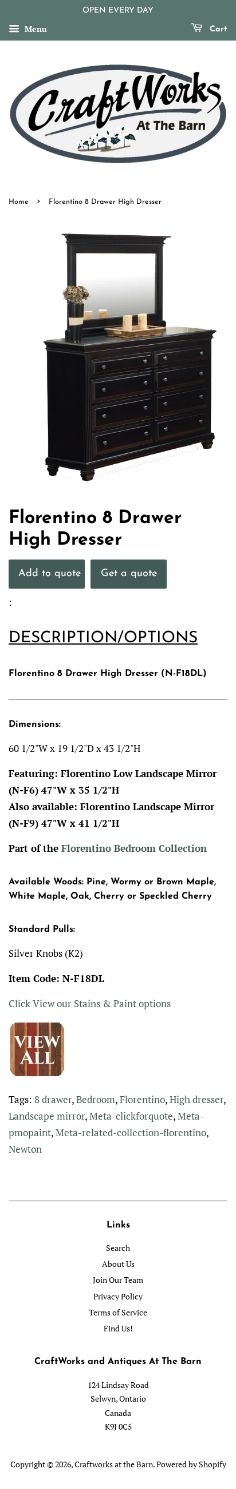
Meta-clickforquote (131, 1115)
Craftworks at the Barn (113, 1464)
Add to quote (49, 573)
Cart (217, 29)
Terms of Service (118, 1312)
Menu (34, 28)
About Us (118, 1263)
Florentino (142, 1099)
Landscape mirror (47, 1115)
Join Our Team (118, 1279)
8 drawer (53, 1099)
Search (118, 1247)
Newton (25, 1149)
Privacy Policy (118, 1296)
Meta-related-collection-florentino (131, 1132)
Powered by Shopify (191, 1464)
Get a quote (129, 573)
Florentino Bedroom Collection (134, 848)
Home (19, 202)
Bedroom (95, 1099)
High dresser (196, 1099)
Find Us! (118, 1328)
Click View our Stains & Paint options (90, 1003)
